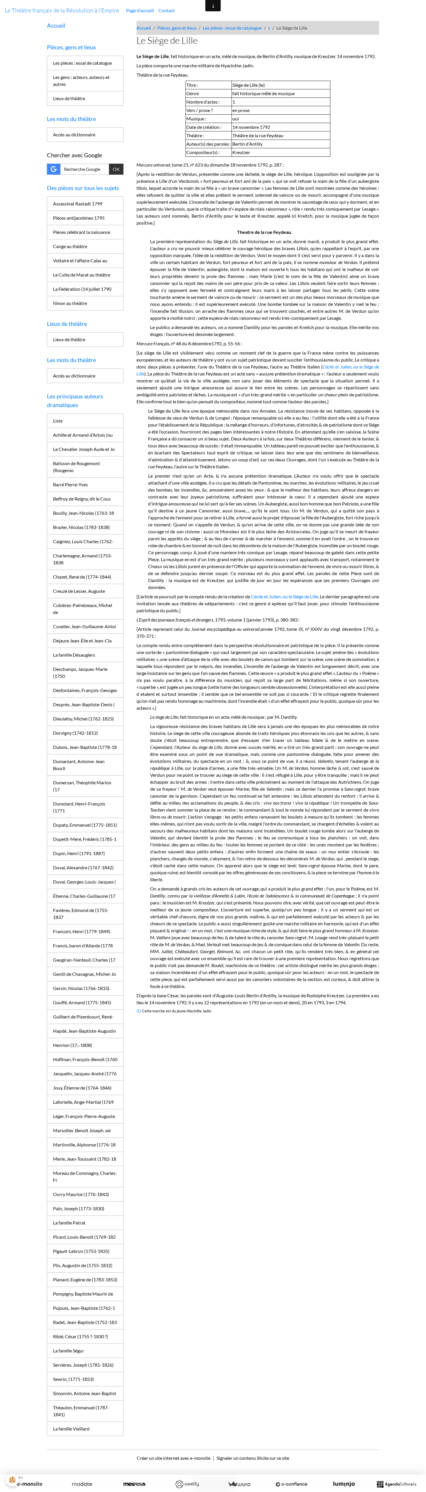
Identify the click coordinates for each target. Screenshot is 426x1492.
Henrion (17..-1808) (72, 1045)
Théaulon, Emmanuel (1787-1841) (81, 1411)
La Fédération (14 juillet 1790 (82, 289)
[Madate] (82, 1484)
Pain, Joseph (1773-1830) (78, 1208)
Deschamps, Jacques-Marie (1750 (80, 672)
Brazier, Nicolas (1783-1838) (81, 527)
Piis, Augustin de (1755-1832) (82, 1265)
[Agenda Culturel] (396, 1484)
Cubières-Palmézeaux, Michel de (82, 608)
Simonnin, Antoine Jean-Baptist (84, 1393)
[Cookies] (12, 1479)
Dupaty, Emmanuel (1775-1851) (85, 825)
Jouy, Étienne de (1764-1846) (82, 1087)
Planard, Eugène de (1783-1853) (85, 1279)
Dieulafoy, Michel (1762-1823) (83, 718)
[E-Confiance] (291, 1484)
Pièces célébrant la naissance (81, 232)
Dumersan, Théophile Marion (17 (82, 786)
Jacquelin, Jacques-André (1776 (84, 1073)
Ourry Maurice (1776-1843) (81, 1194)
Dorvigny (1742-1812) (75, 733)
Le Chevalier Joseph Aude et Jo (84, 449)
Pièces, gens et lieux (176, 27)
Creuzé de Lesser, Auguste (79, 591)
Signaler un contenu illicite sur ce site (252, 1458)
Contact (167, 10)
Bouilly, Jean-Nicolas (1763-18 (83, 513)
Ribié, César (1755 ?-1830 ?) (80, 1336)
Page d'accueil (140, 10)
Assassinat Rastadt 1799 (77, 203)
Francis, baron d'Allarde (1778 (83, 945)
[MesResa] (134, 1484)
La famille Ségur (68, 1350)
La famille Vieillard (71, 1428)
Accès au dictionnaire (74, 134)
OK (116, 169)
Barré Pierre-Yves (70, 484)
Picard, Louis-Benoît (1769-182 (84, 1237)
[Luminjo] (344, 1484)
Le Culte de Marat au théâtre (81, 274)
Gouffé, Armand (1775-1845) (82, 1002)
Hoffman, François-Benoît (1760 (85, 1059)
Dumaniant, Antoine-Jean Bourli (79, 764)
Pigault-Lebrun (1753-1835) (81, 1251)
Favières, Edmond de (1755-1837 (81, 913)
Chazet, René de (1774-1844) (82, 576)
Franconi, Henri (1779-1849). (82, 931)
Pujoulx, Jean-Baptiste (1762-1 (84, 1308)
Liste (58, 420)
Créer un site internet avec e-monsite (173, 1458)
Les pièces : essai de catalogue (232, 27)
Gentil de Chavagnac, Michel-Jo (84, 974)
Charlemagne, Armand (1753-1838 (82, 559)
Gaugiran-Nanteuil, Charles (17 (84, 959)
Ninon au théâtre (70, 303)
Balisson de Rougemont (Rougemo (76, 466)
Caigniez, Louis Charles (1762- (83, 541)
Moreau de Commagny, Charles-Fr (85, 1176)
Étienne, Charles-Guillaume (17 (84, 896)
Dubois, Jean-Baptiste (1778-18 (85, 747)
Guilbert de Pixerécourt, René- (83, 1016)
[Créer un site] (29, 1484)
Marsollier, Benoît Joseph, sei (82, 1130)
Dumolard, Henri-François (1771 (79, 807)
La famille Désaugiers (74, 655)
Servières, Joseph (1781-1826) (83, 1365)
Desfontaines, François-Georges (85, 690)
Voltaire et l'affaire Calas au (80, 260)
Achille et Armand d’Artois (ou (83, 435)
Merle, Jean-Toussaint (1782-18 (84, 1159)
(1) (138, 1011)
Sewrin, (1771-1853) (73, 1379)
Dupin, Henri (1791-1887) (79, 853)
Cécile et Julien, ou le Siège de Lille (284, 596)
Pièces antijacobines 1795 (79, 218)
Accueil (143, 27)
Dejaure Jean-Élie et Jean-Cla (82, 640)
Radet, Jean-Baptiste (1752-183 (85, 1322)
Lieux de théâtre (69, 98)
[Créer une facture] (239, 1484)
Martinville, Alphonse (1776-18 (84, 1144)
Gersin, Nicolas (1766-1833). (81, 988)
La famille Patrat (69, 1222)
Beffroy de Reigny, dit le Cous (82, 498)
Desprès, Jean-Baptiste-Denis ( (84, 704)
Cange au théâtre (70, 246)
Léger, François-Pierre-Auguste (84, 1116)
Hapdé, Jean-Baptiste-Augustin (84, 1031)
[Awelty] (187, 1484)
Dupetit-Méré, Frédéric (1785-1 (84, 839)
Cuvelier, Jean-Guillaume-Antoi (84, 626)
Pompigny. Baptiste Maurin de (83, 1293)
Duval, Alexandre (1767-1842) (83, 867)
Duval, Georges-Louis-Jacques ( (84, 881)
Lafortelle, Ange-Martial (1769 (83, 1102)
